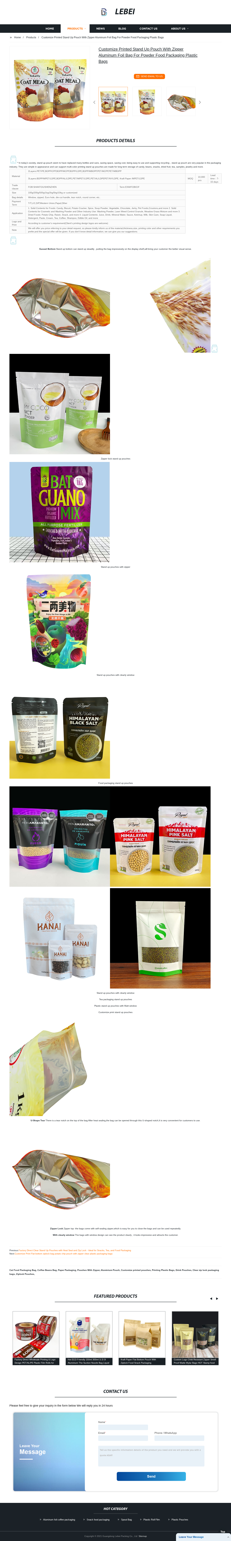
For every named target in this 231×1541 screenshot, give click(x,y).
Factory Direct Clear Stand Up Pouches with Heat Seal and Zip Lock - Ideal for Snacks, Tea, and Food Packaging (75, 1250)
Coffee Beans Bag (47, 1270)
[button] (94, 102)
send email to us (152, 76)
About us (178, 28)
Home (50, 28)
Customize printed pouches (136, 1270)
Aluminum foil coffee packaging (59, 1519)
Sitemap (143, 1536)
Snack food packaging (98, 1519)
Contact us (148, 28)
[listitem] (115, 101)
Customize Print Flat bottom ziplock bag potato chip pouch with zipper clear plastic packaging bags (64, 1253)
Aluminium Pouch (110, 1270)
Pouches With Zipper (88, 1270)
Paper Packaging (67, 1270)
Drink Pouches (183, 1270)
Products (75, 28)
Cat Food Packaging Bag (22, 1270)
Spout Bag (126, 1519)
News (100, 28)
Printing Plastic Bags (163, 1270)
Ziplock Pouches (25, 1274)
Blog (122, 28)
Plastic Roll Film (151, 1519)
